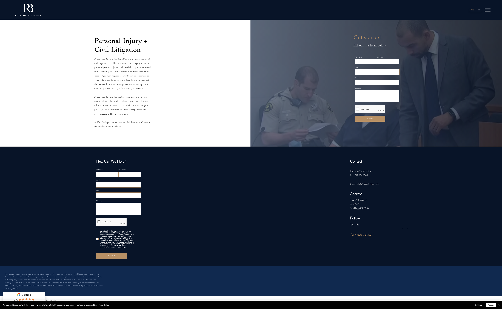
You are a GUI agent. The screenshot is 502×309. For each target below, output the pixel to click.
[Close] (498, 305)
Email (356, 67)
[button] (487, 9)
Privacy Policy (53, 300)
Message (358, 88)
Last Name (380, 57)
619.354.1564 (361, 175)
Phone (357, 78)
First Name (358, 57)
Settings (478, 305)
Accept (491, 305)
